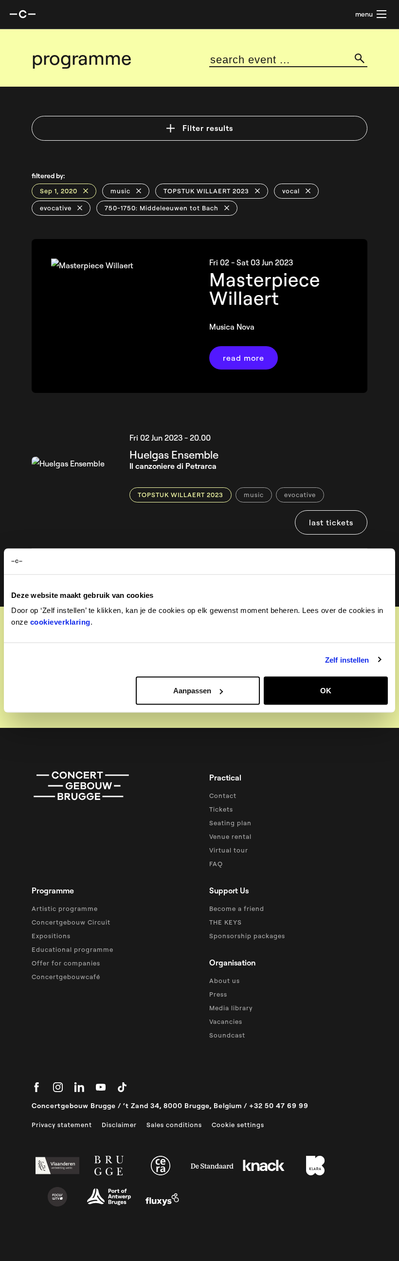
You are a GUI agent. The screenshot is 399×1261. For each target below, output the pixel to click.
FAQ (216, 864)
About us (224, 980)
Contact (222, 795)
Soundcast (227, 1035)
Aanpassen (192, 690)
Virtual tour (228, 850)
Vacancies (225, 1021)
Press (218, 994)
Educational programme (72, 949)
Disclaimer (119, 1125)
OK (325, 690)
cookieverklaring (60, 622)
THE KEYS (225, 922)
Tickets (221, 809)
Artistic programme (65, 908)
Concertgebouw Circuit (71, 922)
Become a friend (236, 908)
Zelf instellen (347, 659)
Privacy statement (62, 1125)
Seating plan (230, 823)
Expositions (51, 936)
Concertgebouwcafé (66, 977)
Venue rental (230, 836)
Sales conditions (174, 1125)
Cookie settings (238, 1125)
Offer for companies (66, 963)
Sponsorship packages (247, 936)
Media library (231, 1008)
